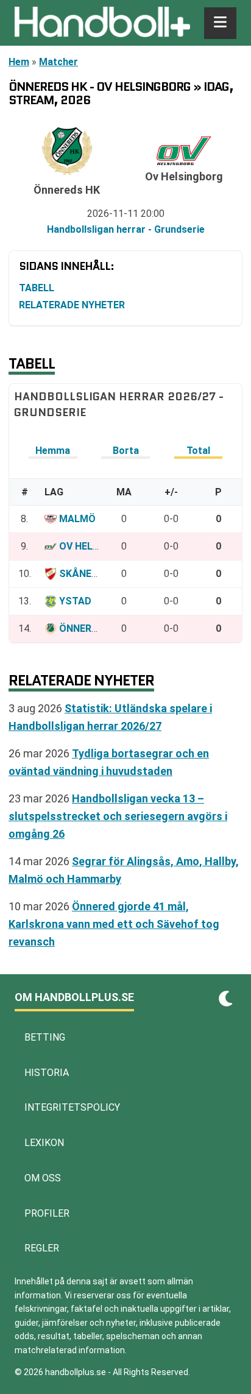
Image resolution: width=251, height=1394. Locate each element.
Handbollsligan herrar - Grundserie (126, 229)
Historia (46, 1072)
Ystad (75, 601)
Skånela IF (86, 573)
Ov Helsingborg (100, 546)
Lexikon (44, 1142)
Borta (126, 450)
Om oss (42, 1178)
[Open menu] (220, 23)
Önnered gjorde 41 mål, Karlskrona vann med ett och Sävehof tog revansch (114, 924)
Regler (41, 1248)
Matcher (58, 62)
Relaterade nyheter (72, 305)
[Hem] (102, 23)
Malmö (77, 519)
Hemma (52, 450)
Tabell (36, 288)
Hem (19, 62)
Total (198, 450)
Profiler (46, 1213)
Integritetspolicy (72, 1107)
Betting (44, 1037)
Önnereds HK (92, 628)
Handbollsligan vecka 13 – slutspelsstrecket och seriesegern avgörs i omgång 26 (118, 816)
